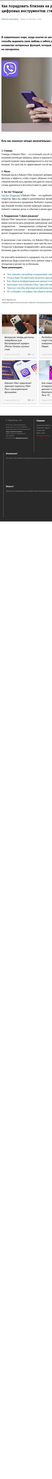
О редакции (40, 430)
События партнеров (9, 19)
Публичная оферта (43, 428)
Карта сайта (40, 433)
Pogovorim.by (12, 420)
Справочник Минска (43, 425)
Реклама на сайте (42, 436)
